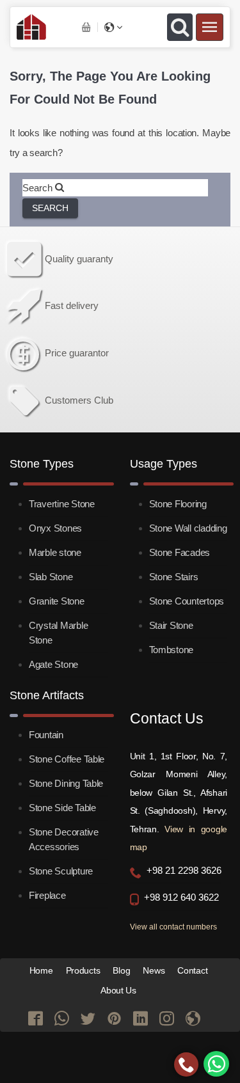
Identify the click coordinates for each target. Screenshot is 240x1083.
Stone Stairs (173, 576)
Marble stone (55, 552)
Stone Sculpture (61, 871)
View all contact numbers (173, 926)
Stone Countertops (186, 601)
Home (41, 971)
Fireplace (47, 895)
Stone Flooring (178, 503)
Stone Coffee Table (66, 759)
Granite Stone (56, 601)
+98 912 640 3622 (181, 897)
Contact (192, 971)
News (153, 971)
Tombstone (171, 649)
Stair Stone (171, 625)
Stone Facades (180, 552)
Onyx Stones (55, 528)
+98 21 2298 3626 (184, 871)
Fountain (46, 734)
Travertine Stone (62, 503)
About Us (118, 990)
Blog (121, 971)
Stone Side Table (62, 807)
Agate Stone (53, 664)
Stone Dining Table (66, 783)
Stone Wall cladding (188, 528)
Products (83, 971)
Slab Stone (50, 576)
